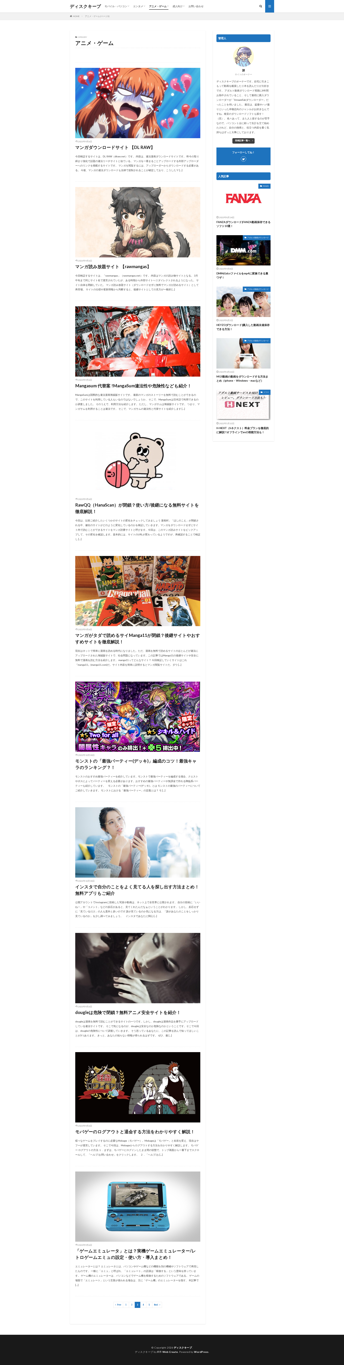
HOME (76, 16)
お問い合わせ (196, 6)
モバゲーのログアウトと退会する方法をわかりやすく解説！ (135, 1131)
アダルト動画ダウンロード (258, 237)
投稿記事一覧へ (242, 140)
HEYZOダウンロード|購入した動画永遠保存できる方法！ (243, 327)
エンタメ (138, 6)
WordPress (201, 1351)
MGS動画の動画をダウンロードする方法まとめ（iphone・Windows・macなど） (242, 378)
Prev (119, 1304)
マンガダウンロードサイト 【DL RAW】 (115, 147)
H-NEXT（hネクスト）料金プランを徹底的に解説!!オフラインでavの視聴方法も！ (242, 430)
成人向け (178, 6)
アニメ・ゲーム (158, 6)
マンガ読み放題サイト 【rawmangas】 (113, 266)
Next (156, 1304)
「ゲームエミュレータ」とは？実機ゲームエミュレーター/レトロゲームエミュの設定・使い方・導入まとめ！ (135, 1254)
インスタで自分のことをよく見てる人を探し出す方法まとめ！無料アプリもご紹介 (137, 890)
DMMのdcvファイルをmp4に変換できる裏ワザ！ (242, 275)
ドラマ (266, 392)
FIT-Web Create (167, 1351)
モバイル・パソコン (116, 6)
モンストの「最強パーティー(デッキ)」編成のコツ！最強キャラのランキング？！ (136, 764)
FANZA (266, 186)
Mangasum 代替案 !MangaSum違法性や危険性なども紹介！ (133, 385)
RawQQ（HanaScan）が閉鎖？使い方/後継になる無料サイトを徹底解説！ (137, 508)
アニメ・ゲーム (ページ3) (97, 16)
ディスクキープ (85, 6)
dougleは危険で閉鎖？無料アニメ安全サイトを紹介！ (128, 1012)
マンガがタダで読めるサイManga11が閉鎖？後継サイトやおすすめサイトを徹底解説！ (137, 638)
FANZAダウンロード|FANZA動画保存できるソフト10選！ (243, 224)
